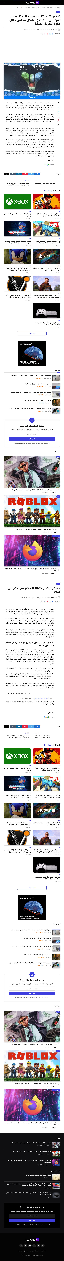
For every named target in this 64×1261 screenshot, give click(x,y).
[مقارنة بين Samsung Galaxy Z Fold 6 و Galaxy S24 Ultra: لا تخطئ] (56, 378)
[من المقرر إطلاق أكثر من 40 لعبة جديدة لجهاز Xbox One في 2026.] (46, 310)
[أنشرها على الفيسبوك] (52, 34)
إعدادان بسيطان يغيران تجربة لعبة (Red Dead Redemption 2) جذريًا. (47, 215)
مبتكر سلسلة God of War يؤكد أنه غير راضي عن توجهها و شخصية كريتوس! (18, 184)
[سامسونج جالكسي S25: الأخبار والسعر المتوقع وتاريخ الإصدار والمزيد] (56, 394)
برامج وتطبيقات (56, 536)
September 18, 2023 (42, 698)
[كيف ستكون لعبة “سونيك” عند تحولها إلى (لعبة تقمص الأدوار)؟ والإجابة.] (17, 256)
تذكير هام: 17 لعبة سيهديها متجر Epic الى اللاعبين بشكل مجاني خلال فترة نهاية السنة (18, 738)
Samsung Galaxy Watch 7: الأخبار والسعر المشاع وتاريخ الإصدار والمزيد (30, 409)
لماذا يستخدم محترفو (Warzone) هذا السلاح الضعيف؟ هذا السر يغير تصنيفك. (47, 242)
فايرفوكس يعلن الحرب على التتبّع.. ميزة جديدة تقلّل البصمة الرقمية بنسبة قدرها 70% (30, 570)
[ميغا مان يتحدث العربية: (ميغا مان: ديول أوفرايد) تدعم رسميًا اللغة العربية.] (17, 229)
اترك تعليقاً (32, 333)
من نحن (26, 1251)
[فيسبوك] (58, 107)
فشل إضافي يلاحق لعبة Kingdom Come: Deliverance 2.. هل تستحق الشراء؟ (47, 296)
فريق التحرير (50, 30)
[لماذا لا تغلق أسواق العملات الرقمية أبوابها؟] (56, 1177)
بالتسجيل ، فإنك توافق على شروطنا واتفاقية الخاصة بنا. (31, 443)
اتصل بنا (20, 1251)
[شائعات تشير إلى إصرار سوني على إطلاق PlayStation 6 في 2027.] (46, 256)
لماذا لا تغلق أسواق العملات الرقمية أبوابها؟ (38, 1175)
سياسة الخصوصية (23, 443)
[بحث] (4, 3)
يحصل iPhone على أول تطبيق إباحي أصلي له (37, 384)
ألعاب (58, 12)
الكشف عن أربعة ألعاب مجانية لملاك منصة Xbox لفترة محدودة (45, 737)
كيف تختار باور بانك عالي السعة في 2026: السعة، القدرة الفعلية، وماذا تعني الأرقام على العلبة (28, 1193)
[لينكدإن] (44, 34)
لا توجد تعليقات (24, 30)
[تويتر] (58, 111)
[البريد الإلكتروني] (58, 124)
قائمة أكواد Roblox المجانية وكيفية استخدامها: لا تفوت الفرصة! (35, 529)
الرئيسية (58, 8)
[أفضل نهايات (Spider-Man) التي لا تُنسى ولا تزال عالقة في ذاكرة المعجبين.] (17, 283)
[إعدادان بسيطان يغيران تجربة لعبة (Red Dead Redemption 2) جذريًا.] (46, 201)
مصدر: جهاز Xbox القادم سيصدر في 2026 (45, 184)
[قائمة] (59, 3)
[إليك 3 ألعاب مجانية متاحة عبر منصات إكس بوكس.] (17, 201)
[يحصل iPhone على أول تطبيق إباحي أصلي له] (56, 386)
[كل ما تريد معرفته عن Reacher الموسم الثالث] (56, 402)
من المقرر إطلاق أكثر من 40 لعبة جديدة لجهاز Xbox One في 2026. (47, 324)
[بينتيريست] (47, 34)
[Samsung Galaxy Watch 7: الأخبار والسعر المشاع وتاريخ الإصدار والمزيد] (56, 411)
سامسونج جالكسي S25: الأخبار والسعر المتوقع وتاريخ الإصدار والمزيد (31, 392)
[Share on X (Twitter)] (50, 34)
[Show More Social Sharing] (41, 34)
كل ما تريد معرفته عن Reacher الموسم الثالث (37, 400)
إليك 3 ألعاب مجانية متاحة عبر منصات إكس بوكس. (17, 215)
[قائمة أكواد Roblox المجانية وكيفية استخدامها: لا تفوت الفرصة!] (32, 511)
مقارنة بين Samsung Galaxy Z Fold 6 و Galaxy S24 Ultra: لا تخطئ (31, 376)
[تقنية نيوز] (32, 2)
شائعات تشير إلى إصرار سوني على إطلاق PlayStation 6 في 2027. (46, 269)
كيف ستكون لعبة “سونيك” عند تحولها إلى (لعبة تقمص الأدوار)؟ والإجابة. (18, 269)
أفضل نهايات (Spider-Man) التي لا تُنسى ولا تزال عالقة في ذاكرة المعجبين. (17, 296)
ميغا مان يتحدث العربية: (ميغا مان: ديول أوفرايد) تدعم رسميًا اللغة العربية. (18, 242)
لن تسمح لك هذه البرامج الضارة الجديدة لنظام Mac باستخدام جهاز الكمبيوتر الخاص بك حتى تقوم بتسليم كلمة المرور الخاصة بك (28, 1184)
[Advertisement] (32, 47)
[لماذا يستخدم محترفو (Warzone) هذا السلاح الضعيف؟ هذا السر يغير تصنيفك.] (46, 229)
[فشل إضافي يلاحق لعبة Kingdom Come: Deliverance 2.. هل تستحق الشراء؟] (46, 283)
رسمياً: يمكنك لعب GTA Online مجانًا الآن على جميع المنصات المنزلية (34, 490)
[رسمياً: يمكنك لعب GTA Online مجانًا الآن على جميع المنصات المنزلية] (32, 472)
